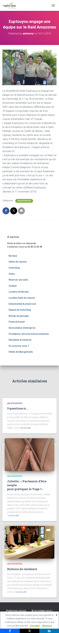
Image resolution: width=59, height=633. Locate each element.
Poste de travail (17, 322)
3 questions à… (17, 408)
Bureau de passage (19, 316)
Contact (13, 286)
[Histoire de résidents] (29, 542)
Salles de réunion (18, 261)
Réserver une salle (18, 280)
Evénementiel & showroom (22, 304)
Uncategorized (24, 201)
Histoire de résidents (22, 569)
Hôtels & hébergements (21, 352)
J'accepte (35, 625)
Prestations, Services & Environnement (29, 334)
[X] (29, 631)
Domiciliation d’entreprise (22, 328)
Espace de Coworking (20, 310)
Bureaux (13, 256)
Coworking (14, 268)
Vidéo (12, 274)
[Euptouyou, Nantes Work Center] (10, 5)
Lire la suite (25, 428)
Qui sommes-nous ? (43, 611)
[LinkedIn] (49, 631)
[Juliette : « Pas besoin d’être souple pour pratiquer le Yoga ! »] (29, 454)
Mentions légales (17, 611)
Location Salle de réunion (22, 298)
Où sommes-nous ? (19, 346)
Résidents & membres (20, 340)
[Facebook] (10, 631)
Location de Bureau (19, 292)
